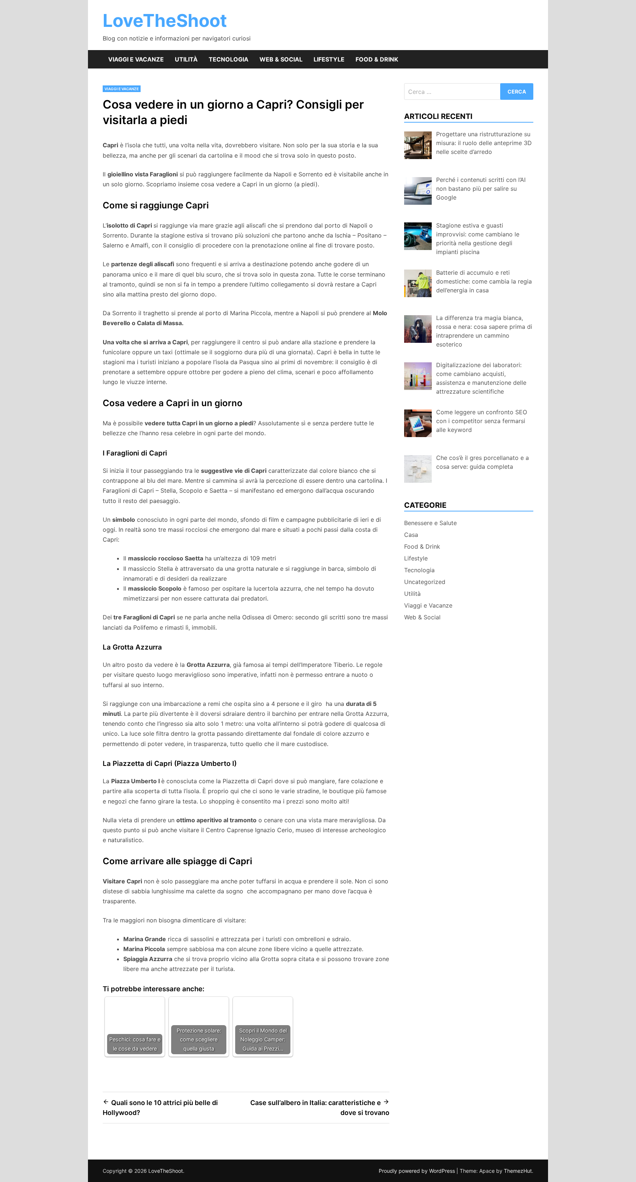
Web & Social (281, 59)
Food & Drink (377, 59)
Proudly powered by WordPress (417, 1171)
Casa (411, 534)
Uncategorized (424, 581)
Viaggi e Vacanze (136, 59)
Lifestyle (329, 59)
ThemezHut (518, 1171)
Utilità (186, 59)
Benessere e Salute (430, 523)
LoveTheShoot (165, 20)
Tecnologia (228, 59)
